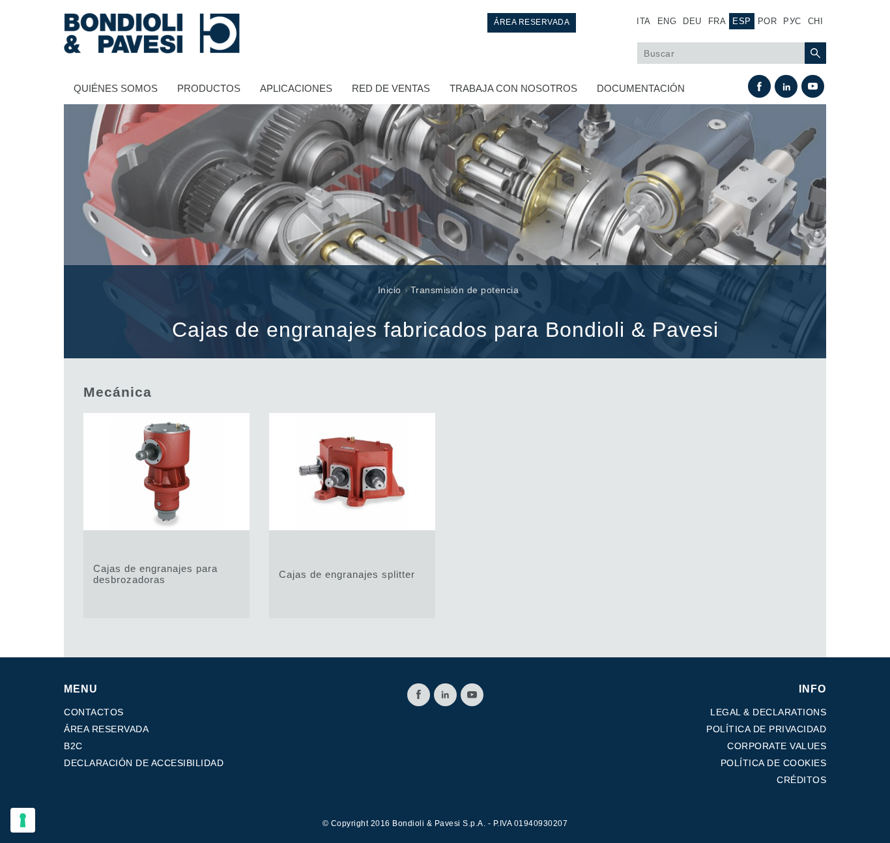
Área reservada (531, 22)
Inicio (389, 290)
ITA (644, 21)
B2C (73, 746)
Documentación (641, 88)
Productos (208, 88)
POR (767, 21)
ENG (667, 21)
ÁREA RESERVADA (106, 729)
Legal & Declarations (768, 712)
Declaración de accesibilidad (143, 763)
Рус (792, 21)
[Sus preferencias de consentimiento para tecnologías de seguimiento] (22, 820)
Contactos (94, 712)
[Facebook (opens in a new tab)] (759, 86)
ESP (741, 21)
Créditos (801, 780)
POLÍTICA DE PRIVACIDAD (766, 729)
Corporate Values (776, 746)
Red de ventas (391, 88)
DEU (692, 21)
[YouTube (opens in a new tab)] (812, 86)
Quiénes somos (116, 88)
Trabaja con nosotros (513, 88)
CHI (816, 21)
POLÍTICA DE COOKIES (774, 763)
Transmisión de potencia (464, 290)
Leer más (166, 515)
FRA (717, 21)
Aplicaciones (296, 88)
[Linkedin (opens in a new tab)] (786, 86)
